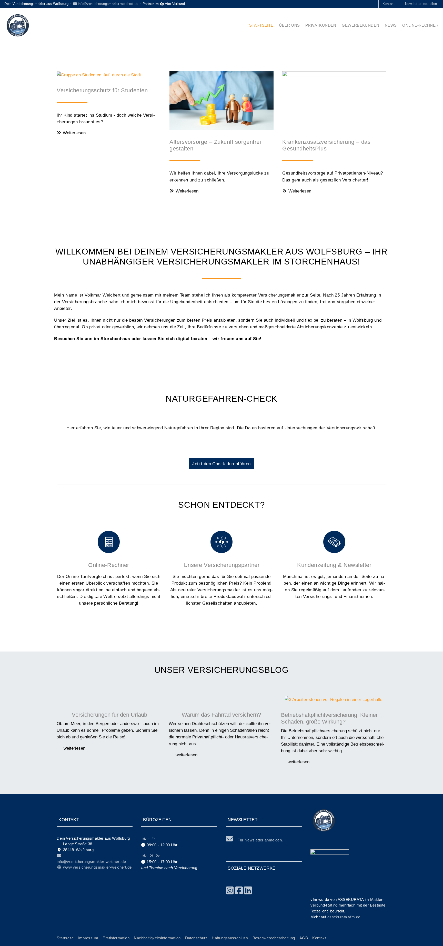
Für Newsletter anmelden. (260, 840)
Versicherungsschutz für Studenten (102, 90)
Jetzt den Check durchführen (221, 463)
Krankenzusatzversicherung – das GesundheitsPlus (326, 145)
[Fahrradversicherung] (221, 699)
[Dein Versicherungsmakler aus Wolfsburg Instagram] (230, 891)
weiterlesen (73, 748)
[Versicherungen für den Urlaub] (109, 699)
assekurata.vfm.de (343, 917)
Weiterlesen (74, 132)
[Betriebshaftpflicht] (333, 699)
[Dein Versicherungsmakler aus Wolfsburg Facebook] (239, 891)
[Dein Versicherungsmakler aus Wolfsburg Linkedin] (248, 891)
